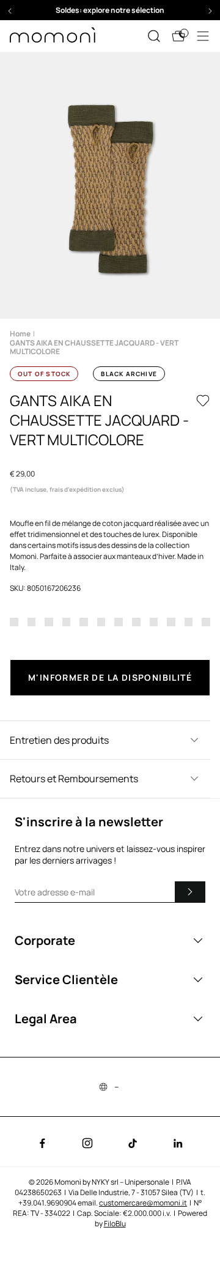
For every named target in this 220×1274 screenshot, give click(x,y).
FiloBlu (115, 1223)
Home (20, 333)
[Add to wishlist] (203, 400)
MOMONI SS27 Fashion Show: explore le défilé (116, 10)
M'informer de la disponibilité (110, 677)
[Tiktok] (132, 1143)
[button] (10, 11)
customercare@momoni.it (143, 1203)
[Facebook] (42, 1143)
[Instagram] (87, 1143)
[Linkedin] (177, 1143)
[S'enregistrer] (190, 891)
